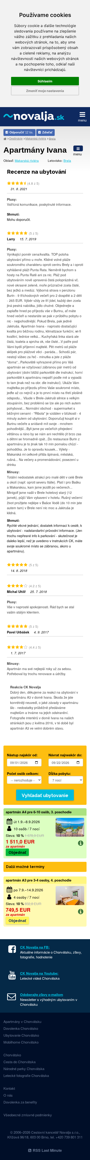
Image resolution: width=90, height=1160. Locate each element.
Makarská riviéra (35, 138)
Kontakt (9, 1088)
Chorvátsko (12, 1054)
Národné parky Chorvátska (23, 1068)
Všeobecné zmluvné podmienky (27, 1114)
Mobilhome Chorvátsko (21, 1042)
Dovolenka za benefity (20, 1102)
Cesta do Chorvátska (19, 1061)
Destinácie (16, 138)
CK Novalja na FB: (35, 947)
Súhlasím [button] (45, 81)
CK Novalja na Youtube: (39, 973)
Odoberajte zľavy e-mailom (41, 994)
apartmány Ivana (35, 150)
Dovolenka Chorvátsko (20, 1028)
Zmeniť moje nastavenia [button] (45, 91)
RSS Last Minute (47, 1150)
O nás (8, 1095)
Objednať (17, 852)
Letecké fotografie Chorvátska (26, 1075)
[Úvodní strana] (4, 138)
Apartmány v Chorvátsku (22, 1021)
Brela (52, 138)
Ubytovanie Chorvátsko (21, 1035)
